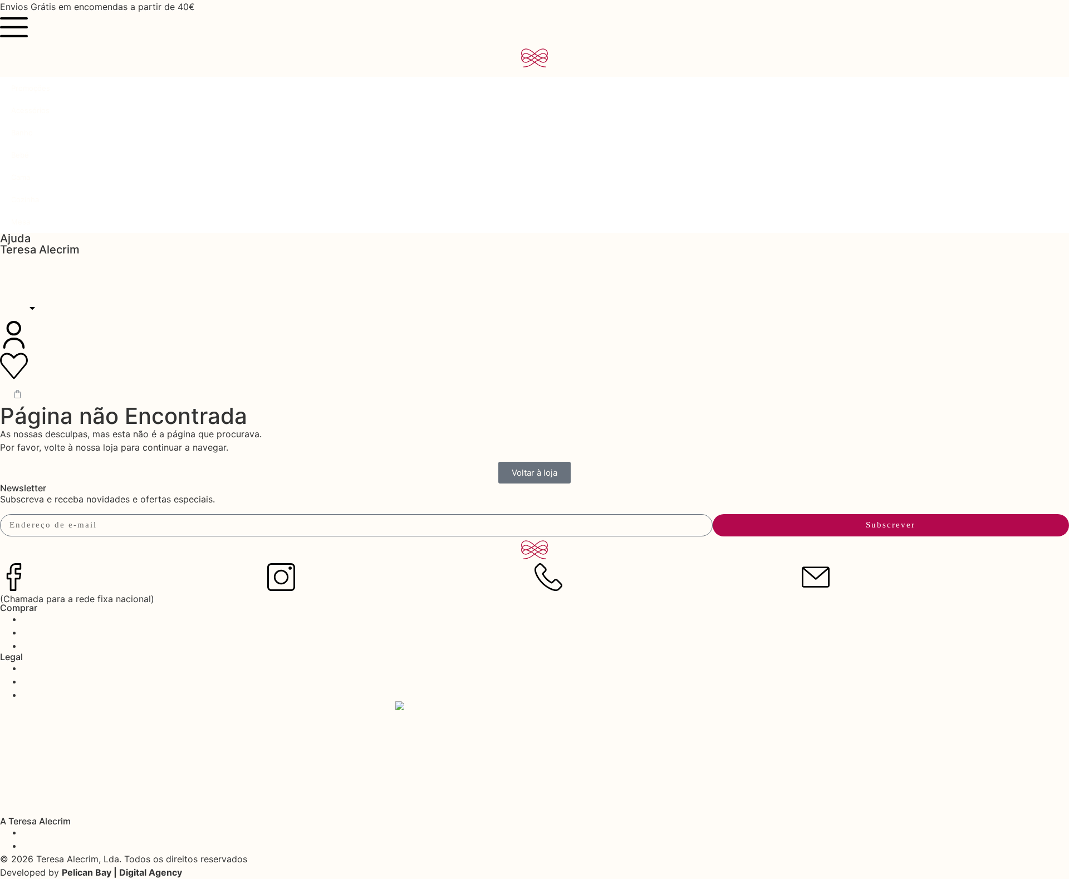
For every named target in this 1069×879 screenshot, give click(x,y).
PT (16, 308)
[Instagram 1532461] (281, 577)
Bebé (20, 154)
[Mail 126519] (816, 577)
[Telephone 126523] (548, 577)
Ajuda (15, 238)
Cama (20, 177)
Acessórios (30, 110)
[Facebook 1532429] (14, 577)
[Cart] (17, 394)
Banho (22, 132)
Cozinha (25, 199)
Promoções (30, 88)
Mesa (20, 221)
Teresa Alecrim (40, 249)
